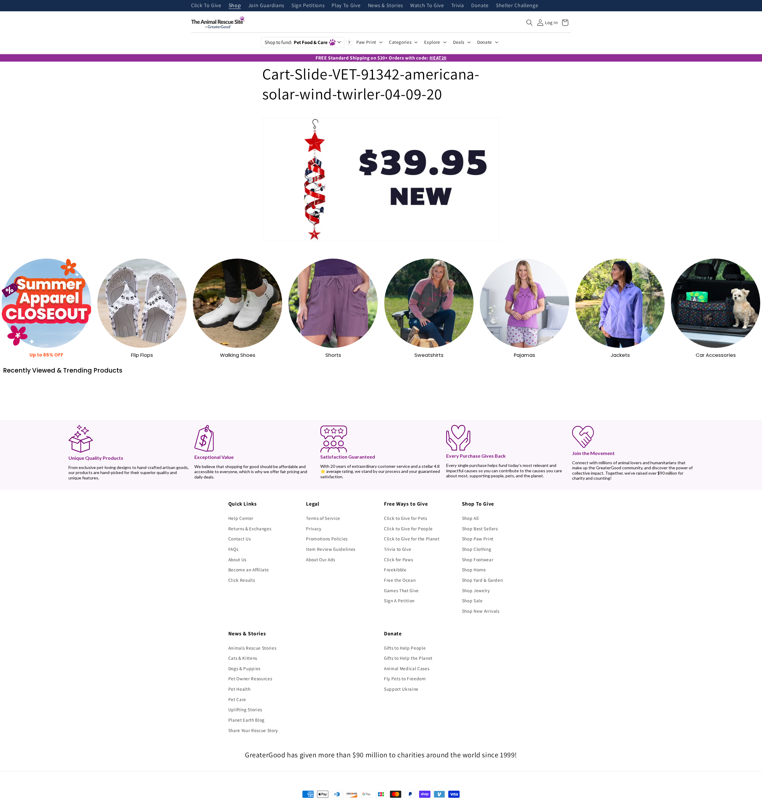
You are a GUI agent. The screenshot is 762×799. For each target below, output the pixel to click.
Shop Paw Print (478, 539)
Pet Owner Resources (250, 678)
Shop (235, 6)
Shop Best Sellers (480, 528)
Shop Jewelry (476, 590)
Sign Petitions (307, 6)
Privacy (313, 528)
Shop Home (474, 570)
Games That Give (401, 590)
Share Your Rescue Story (253, 730)
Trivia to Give (397, 549)
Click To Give (206, 6)
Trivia (457, 6)
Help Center (240, 518)
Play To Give (346, 6)
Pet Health (239, 689)
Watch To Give (427, 6)
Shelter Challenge (517, 6)
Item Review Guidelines (330, 549)
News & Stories (385, 6)
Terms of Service (323, 518)
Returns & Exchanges (249, 528)
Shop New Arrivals (480, 611)
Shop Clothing (476, 549)
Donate (480, 6)
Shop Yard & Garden (482, 580)
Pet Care (237, 699)
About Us (237, 559)
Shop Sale (472, 600)
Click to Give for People (408, 528)
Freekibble (395, 570)
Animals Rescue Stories (252, 648)
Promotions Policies (327, 539)
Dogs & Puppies (244, 668)
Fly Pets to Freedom (405, 678)
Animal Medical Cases (406, 668)
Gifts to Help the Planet (408, 658)
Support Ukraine (401, 689)
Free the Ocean (400, 580)
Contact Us (239, 539)
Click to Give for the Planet (411, 539)
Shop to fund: (296, 42)
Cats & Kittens (242, 658)
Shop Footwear (478, 559)
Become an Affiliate (248, 570)
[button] (529, 22)
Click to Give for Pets (405, 518)
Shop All (470, 518)
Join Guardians (266, 6)
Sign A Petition (399, 600)
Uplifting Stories (245, 709)
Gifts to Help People (405, 648)
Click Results (241, 580)
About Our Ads (320, 559)
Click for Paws (398, 559)
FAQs (233, 549)
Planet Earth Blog (246, 720)
